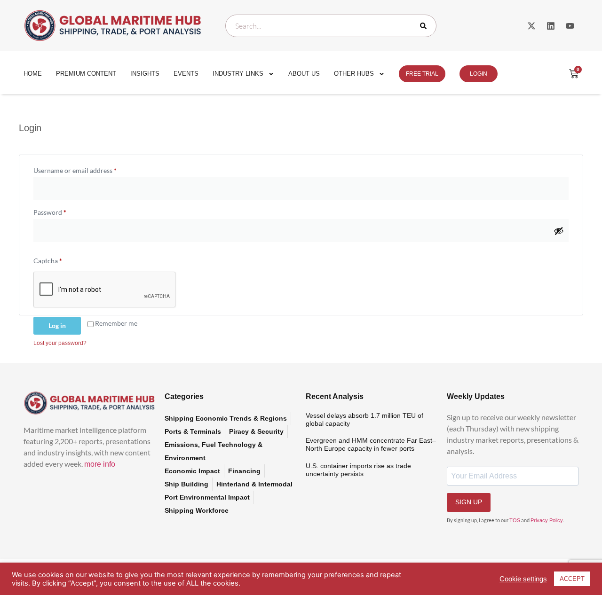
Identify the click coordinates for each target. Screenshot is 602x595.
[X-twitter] (531, 25)
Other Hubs (354, 73)
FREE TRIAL (422, 73)
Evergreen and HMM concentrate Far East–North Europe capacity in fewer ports (371, 444)
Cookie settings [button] (523, 579)
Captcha (47, 261)
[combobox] (330, 26)
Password (63, 211)
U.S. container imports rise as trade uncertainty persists (358, 470)
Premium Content (86, 73)
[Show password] (559, 231)
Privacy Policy (547, 520)
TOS (514, 520)
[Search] (425, 26)
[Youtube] (570, 25)
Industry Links (238, 73)
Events (186, 73)
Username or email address (88, 169)
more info (99, 464)
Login (478, 73)
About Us (304, 73)
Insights (144, 73)
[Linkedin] (550, 25)
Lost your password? (60, 343)
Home (33, 73)
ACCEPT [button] (572, 578)
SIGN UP (468, 502)
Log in (57, 325)
